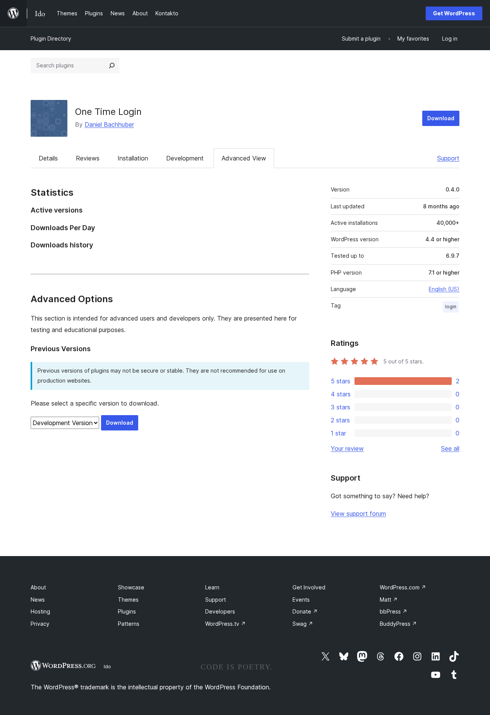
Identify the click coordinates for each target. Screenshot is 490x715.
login (450, 306)
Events (301, 599)
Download (440, 118)
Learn (212, 587)
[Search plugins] (111, 65)
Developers (220, 611)
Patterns (128, 623)
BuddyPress (398, 623)
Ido (107, 666)
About (38, 587)
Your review (347, 448)
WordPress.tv (225, 623)
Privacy (40, 623)
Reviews (88, 158)
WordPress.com (403, 587)
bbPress (393, 611)
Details (48, 158)
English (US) (444, 289)
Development (185, 158)
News (38, 599)
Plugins (127, 611)
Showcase (131, 587)
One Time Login (108, 111)
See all (450, 448)
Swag (302, 623)
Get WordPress (454, 13)
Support (448, 158)
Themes (128, 599)
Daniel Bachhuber (109, 124)
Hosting (40, 611)
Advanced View (244, 158)
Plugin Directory (51, 38)
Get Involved (308, 587)
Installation (133, 158)
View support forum (358, 513)
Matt (389, 599)
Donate (305, 611)
